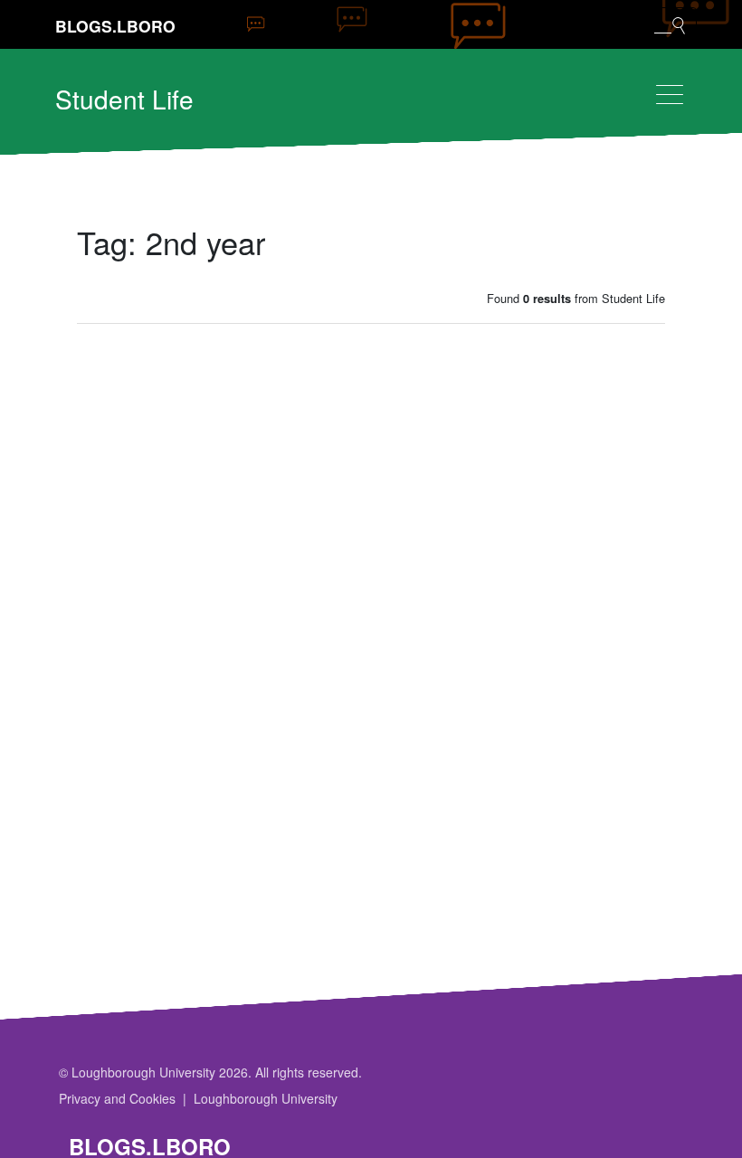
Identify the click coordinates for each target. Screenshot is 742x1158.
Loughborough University (266, 1098)
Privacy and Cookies (117, 1098)
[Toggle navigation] (669, 94)
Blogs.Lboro (115, 25)
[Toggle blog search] (669, 24)
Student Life (124, 99)
